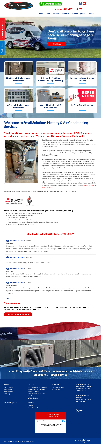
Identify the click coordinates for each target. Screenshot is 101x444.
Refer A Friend (33, 408)
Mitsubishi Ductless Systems (37, 387)
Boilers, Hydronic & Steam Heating (82, 79)
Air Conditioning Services (36, 389)
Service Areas (8, 391)
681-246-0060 (81, 401)
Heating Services (33, 391)
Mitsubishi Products (58, 387)
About (47, 14)
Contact (91, 14)
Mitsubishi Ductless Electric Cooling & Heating (50, 79)
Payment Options (78, 14)
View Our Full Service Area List (18, 314)
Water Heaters (33, 398)
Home (40, 14)
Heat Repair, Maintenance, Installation (18, 79)
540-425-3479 (72, 9)
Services (56, 14)
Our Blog (7, 394)
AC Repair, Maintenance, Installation (18, 106)
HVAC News (8, 389)
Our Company (8, 387)
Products (65, 14)
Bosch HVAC (56, 389)
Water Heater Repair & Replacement (50, 106)
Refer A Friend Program (82, 105)
